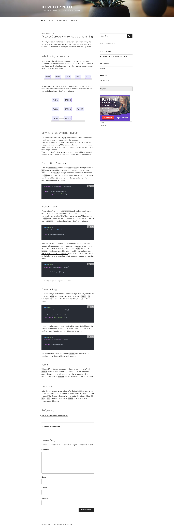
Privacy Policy (62, 20)
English (72, 20)
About (51, 20)
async (46, 426)
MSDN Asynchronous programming (54, 415)
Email (44, 488)
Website (44, 498)
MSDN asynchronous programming (54, 254)
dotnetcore (55, 426)
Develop (102, 68)
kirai (55, 33)
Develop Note (57, 7)
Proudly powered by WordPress (62, 524)
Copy (91, 186)
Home (43, 20)
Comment (45, 450)
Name (44, 477)
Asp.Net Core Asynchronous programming (113, 56)
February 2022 (104, 80)
